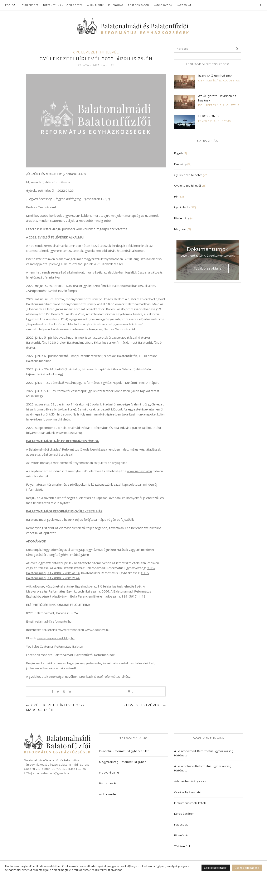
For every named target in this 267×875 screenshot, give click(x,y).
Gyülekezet (30, 5)
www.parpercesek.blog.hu (55, 638)
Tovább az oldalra (208, 268)
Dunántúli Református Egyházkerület (124, 751)
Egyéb (202, 121)
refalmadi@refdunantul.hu (53, 621)
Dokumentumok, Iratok (190, 803)
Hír (176, 196)
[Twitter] (58, 691)
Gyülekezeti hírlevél (96, 52)
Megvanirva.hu (109, 772)
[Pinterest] (64, 691)
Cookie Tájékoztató (187, 792)
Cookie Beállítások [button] (215, 868)
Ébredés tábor (138, 5)
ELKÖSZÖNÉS (208, 116)
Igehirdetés (74, 5)
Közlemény (182, 218)
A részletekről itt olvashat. (105, 870)
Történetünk (52, 5)
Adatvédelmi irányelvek (190, 781)
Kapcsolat (184, 5)
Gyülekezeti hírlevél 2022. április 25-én (96, 58)
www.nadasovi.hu (68, 433)
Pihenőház (115, 5)
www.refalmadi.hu (71, 630)
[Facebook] (52, 691)
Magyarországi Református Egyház (122, 762)
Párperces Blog (109, 783)
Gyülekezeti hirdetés (188, 175)
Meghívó (180, 229)
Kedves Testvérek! (142, 705)
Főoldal (11, 5)
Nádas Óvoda (163, 5)
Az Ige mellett (108, 794)
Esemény (180, 164)
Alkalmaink (95, 5)
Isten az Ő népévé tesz (215, 76)
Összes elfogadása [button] (246, 868)
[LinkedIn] (69, 691)
